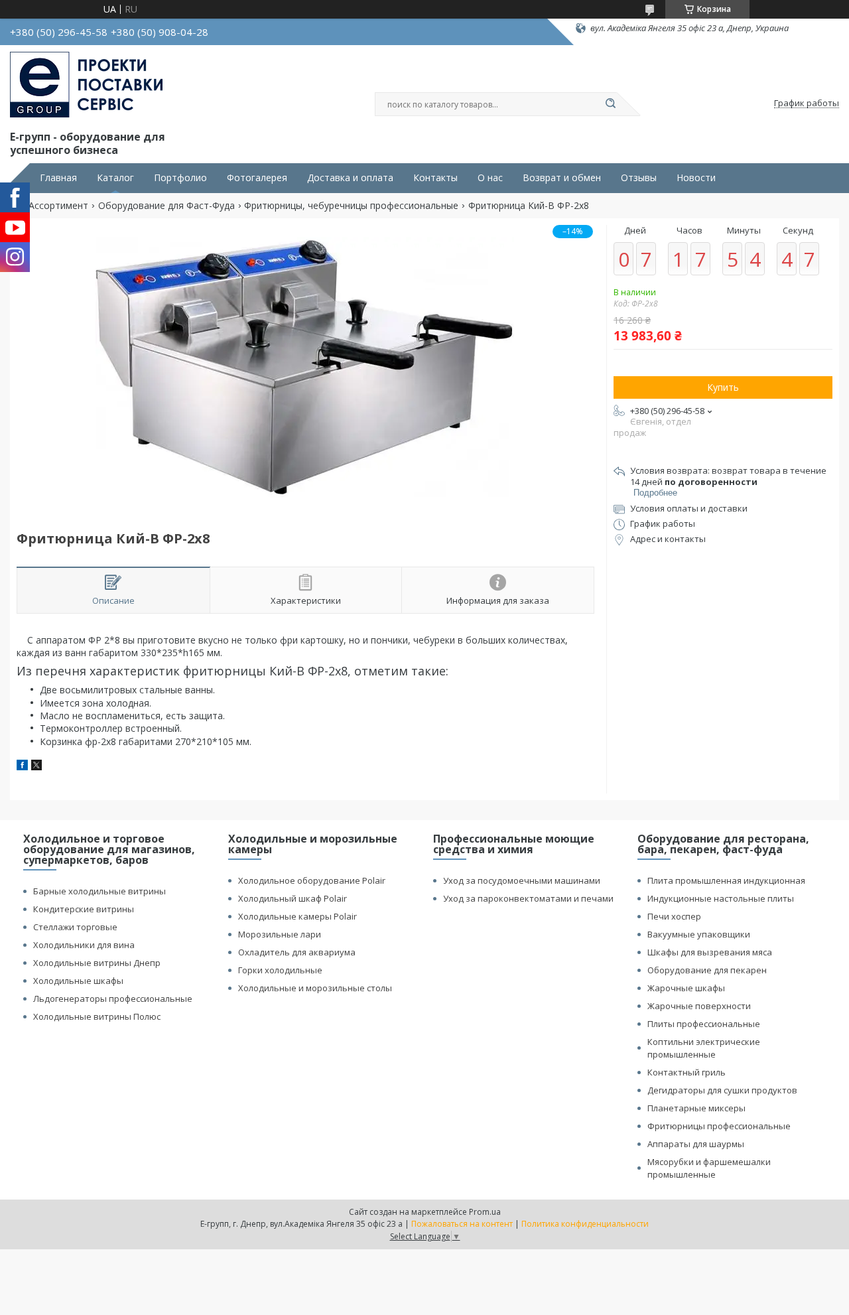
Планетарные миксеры (696, 1108)
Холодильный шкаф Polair (292, 898)
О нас (490, 177)
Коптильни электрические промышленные (703, 1048)
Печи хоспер (674, 916)
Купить (723, 387)
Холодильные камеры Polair (297, 916)
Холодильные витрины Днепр (97, 963)
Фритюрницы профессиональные (719, 1126)
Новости (696, 177)
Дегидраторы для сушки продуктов (722, 1090)
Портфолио (180, 177)
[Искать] (610, 104)
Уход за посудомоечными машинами (521, 880)
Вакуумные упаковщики (698, 934)
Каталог (115, 177)
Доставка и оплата (350, 177)
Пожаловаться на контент (462, 1223)
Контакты (435, 177)
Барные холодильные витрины (99, 891)
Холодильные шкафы (78, 981)
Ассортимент (58, 206)
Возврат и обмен (562, 177)
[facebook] (22, 766)
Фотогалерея (257, 177)
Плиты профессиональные (703, 1024)
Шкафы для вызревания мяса (709, 952)
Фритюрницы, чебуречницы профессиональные (351, 206)
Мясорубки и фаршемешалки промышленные (709, 1168)
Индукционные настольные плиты (720, 898)
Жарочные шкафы (686, 988)
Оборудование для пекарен (707, 970)
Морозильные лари (279, 934)
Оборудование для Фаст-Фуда (166, 206)
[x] (36, 766)
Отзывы (639, 177)
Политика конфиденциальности (585, 1223)
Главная (58, 177)
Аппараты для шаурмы (695, 1144)
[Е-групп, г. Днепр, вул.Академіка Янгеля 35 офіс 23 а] (86, 85)
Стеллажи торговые (75, 927)
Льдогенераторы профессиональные (112, 998)
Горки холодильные (280, 970)
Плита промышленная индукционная (726, 880)
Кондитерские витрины (83, 909)
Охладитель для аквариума (297, 952)
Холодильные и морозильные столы (315, 988)
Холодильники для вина (84, 945)
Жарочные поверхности (699, 1006)
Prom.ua (485, 1211)
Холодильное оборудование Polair (311, 880)
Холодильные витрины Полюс (97, 1016)
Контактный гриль (686, 1072)
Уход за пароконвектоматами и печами (528, 898)
